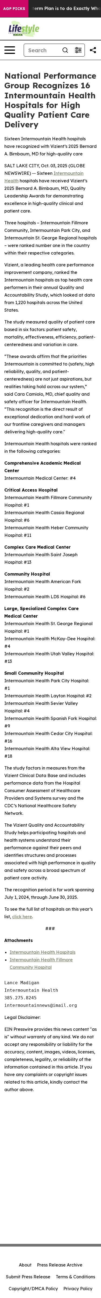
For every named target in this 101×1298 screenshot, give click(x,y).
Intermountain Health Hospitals (42, 952)
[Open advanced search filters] (78, 50)
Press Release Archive (59, 1265)
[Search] (65, 50)
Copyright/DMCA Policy (33, 1288)
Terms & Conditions (75, 1276)
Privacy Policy (77, 1288)
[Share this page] (93, 50)
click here (22, 916)
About (25, 1265)
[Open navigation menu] (9, 50)
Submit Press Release (28, 1276)
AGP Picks (14, 8)
